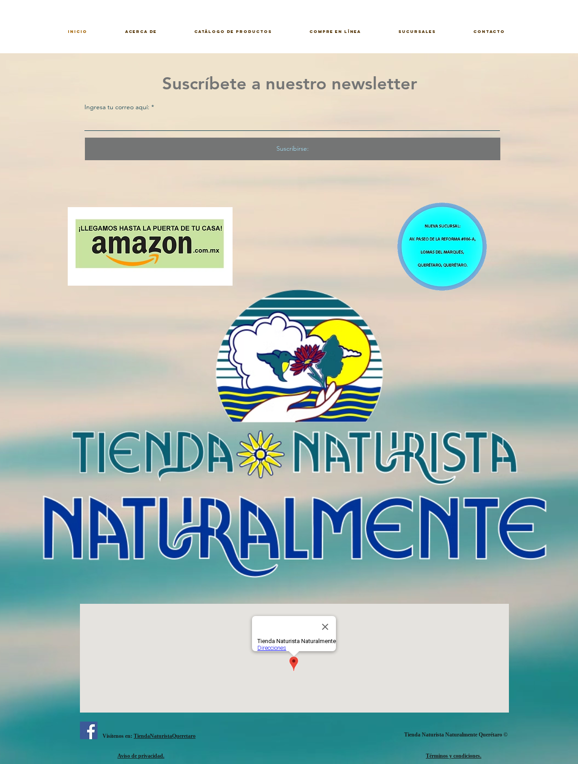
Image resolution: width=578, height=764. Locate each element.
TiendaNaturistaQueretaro (165, 736)
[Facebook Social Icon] (89, 730)
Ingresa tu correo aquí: (116, 107)
